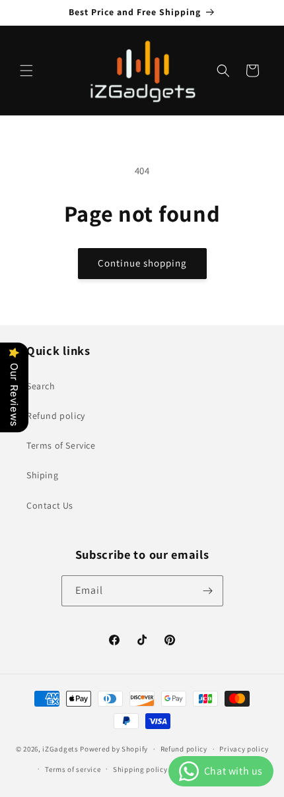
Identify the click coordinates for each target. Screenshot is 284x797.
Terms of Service (61, 445)
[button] (26, 70)
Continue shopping (142, 263)
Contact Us (49, 505)
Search (40, 386)
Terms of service (72, 769)
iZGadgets (60, 748)
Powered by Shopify (114, 748)
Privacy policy (243, 748)
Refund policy (55, 416)
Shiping (42, 475)
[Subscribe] (208, 590)
